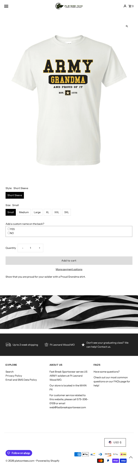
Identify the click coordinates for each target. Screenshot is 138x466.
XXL (56, 212)
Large (37, 212)
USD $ (117, 442)
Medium (24, 212)
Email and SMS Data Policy (21, 379)
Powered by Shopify (47, 460)
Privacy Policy (14, 375)
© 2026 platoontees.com (20, 460)
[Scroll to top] (131, 457)
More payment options (69, 269)
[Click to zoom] (127, 26)
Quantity (11, 247)
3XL (66, 212)
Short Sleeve (14, 195)
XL (47, 212)
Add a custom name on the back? (25, 223)
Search (10, 371)
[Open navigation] (28, 6)
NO (12, 233)
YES (12, 229)
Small (10, 212)
